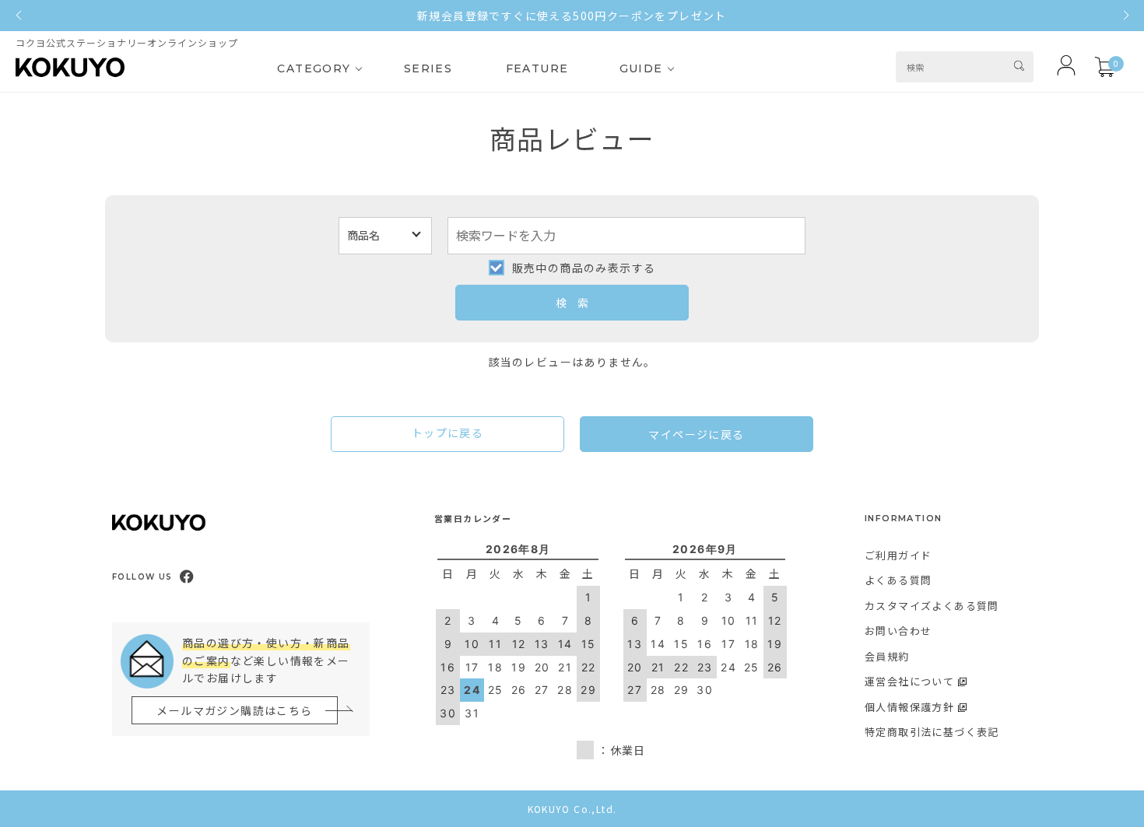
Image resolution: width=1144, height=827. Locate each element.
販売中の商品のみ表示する (584, 267)
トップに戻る (447, 432)
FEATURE (537, 68)
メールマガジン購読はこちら (234, 710)
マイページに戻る (696, 434)
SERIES (428, 68)
